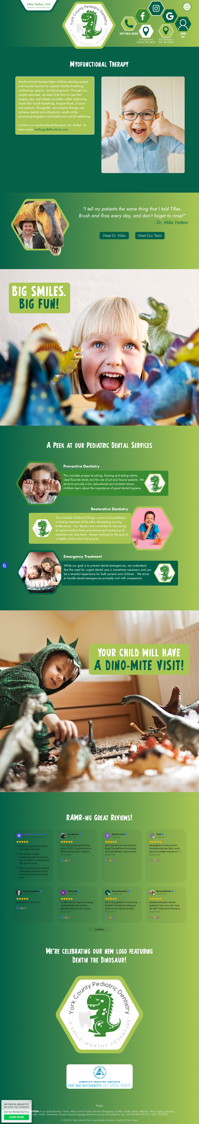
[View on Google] (63, 835)
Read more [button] (66, 855)
